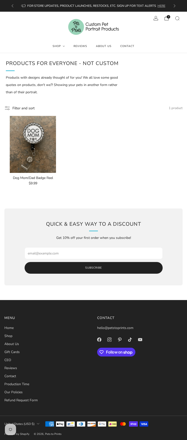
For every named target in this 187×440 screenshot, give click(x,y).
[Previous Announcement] (12, 6)
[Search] (177, 18)
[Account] (155, 18)
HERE (161, 6)
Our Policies (13, 392)
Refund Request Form (21, 400)
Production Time (16, 384)
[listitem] (93, 6)
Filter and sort (23, 108)
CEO (7, 360)
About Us (104, 46)
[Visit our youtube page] (140, 340)
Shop (57, 46)
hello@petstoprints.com (115, 328)
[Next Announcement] (174, 6)
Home (9, 328)
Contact (127, 46)
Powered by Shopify (16, 434)
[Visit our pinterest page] (119, 340)
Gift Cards (12, 352)
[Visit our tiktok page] (130, 340)
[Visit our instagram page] (109, 340)
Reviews (80, 46)
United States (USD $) (19, 424)
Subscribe (93, 268)
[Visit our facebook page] (99, 340)
